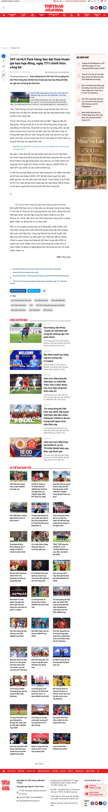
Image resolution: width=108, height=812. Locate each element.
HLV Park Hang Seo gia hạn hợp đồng (50, 305)
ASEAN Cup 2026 (12, 15)
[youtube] (96, 8)
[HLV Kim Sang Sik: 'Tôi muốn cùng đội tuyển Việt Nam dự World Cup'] (40, 652)
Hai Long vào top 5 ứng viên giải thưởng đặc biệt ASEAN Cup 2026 (61, 577)
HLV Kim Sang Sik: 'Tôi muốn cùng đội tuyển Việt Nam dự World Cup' (40, 663)
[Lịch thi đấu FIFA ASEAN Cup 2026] (61, 738)
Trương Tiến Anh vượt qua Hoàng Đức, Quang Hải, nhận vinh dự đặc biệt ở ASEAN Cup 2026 (18, 723)
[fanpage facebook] (92, 8)
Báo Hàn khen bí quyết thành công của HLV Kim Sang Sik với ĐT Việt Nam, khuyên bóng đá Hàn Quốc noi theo (61, 490)
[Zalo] (104, 8)
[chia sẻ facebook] (4, 61)
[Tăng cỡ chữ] (3, 71)
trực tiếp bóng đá (41, 300)
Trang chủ (5, 48)
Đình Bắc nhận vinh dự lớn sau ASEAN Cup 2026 (40, 633)
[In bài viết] (4, 66)
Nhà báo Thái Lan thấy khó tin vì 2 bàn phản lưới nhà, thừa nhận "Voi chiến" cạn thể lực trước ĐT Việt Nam (18, 665)
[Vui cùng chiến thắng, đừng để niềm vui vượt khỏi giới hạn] (40, 536)
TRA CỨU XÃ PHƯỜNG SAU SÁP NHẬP (75, 1)
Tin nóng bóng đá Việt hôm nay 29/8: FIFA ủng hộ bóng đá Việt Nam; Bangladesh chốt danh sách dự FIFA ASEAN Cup (61, 606)
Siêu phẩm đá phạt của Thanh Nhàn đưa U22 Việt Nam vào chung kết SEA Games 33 (92, 116)
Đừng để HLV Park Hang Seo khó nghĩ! (25, 272)
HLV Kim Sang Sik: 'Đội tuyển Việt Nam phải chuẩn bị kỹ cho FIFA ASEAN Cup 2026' (18, 750)
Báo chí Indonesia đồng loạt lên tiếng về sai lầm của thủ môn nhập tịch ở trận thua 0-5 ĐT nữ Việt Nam (93, 89)
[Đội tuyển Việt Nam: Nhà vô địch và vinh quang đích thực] (61, 709)
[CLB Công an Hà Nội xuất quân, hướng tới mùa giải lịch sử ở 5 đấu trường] (40, 709)
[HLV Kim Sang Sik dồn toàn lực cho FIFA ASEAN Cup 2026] (18, 623)
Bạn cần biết (97, 15)
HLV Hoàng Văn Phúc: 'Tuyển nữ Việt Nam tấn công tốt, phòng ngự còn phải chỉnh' (56, 332)
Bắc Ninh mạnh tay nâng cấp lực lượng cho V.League (56, 357)
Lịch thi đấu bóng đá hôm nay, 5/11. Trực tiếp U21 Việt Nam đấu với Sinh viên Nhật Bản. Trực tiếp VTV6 (49, 95)
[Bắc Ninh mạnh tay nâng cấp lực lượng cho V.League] (26, 360)
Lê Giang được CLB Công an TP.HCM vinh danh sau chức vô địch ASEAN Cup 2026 (40, 692)
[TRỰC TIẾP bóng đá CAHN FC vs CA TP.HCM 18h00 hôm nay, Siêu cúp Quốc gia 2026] (61, 536)
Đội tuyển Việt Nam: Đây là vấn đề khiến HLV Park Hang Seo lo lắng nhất (36, 269)
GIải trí (78, 15)
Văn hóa (64, 15)
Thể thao (32, 15)
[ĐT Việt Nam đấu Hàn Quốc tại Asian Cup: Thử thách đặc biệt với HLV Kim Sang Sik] (40, 565)
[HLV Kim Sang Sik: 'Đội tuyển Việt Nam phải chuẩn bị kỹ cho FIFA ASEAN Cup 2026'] (18, 738)
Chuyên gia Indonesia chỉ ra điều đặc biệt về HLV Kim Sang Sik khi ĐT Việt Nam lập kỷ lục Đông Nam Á (40, 521)
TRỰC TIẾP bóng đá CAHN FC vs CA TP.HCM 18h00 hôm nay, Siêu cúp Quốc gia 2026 (60, 549)
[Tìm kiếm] (3, 8)
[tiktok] (100, 8)
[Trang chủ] (4, 15)
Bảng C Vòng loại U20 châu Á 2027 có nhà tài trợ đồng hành (39, 748)
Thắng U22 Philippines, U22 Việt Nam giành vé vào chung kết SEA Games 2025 (93, 65)
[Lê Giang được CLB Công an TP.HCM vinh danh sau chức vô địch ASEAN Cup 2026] (40, 680)
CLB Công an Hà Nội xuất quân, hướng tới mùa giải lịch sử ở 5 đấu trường (39, 721)
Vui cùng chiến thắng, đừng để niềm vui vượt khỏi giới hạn (39, 546)
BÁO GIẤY (58, 1)
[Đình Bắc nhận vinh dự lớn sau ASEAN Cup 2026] (40, 623)
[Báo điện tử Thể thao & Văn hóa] (54, 8)
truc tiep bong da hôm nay (21, 300)
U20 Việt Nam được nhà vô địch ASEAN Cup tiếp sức (17, 486)
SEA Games (47, 310)
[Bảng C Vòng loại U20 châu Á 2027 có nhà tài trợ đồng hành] (40, 738)
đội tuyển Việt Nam (18, 310)
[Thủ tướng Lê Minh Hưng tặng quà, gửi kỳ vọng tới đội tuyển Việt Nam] (18, 680)
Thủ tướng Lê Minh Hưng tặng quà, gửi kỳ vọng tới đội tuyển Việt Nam (18, 692)
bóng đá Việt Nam (58, 300)
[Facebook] (98, 1)
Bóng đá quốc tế (54, 15)
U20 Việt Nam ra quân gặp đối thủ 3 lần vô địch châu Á (18, 518)
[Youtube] (102, 1)
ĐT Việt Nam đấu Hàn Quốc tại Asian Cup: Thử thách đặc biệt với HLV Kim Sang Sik (40, 577)
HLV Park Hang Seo (18, 305)
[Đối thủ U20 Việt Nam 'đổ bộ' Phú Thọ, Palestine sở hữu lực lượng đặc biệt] (18, 565)
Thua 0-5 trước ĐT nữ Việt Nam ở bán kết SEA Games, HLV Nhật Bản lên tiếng (93, 76)
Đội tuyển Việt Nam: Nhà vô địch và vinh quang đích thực (60, 720)
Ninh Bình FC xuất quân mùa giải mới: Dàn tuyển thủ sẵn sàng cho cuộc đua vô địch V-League (18, 605)
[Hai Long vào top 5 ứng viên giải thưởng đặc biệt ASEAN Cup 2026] (61, 565)
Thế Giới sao (87, 15)
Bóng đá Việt (42, 15)
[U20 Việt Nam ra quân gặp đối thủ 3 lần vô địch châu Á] (18, 507)
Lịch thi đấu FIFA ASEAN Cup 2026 (60, 747)
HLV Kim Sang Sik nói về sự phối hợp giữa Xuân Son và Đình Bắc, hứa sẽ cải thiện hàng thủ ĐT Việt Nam (61, 636)
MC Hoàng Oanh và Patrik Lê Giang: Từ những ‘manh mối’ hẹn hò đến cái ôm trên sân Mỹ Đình (61, 694)
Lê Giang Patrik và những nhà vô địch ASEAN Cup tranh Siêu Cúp (40, 603)
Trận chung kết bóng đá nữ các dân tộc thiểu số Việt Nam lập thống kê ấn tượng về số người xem (61, 521)
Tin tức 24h (23, 15)
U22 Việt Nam (34, 310)
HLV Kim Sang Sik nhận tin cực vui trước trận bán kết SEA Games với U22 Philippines (92, 103)
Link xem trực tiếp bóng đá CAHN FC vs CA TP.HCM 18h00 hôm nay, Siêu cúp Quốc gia (56, 447)
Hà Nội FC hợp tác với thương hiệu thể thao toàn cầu (61, 662)
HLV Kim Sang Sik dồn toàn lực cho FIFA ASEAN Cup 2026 (18, 633)
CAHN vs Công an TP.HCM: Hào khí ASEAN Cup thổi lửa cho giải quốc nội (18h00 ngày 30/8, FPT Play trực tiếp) (39, 490)
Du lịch (71, 15)
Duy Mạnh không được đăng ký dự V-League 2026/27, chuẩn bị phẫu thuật (17, 548)
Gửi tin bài (93, 1)
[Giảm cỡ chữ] (3, 79)
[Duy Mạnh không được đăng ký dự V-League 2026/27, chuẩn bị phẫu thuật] (18, 536)
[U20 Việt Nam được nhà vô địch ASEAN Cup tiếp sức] (18, 476)
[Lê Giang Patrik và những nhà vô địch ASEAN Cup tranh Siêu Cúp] (40, 591)
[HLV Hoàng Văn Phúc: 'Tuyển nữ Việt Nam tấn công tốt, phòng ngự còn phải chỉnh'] (26, 333)
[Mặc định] (3, 75)
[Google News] (57, 73)
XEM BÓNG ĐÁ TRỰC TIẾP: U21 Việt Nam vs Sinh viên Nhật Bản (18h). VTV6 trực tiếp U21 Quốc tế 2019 (41, 148)
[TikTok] (105, 1)
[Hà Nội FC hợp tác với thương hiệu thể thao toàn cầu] (61, 652)
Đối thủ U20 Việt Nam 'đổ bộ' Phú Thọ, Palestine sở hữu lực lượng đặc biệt (18, 577)
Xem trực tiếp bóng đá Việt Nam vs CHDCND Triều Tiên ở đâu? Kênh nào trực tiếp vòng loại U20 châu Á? (55, 384)
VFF (31, 305)
